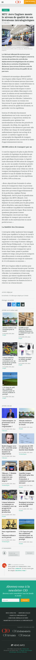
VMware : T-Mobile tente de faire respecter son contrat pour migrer (9, 477)
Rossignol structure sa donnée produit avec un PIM (25, 359)
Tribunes (4, 431)
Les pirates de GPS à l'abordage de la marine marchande (26, 448)
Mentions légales (24, 613)
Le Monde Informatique (25, 650)
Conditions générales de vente (18, 618)
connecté (18, 568)
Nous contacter (11, 613)
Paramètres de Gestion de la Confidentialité (18, 620)
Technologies (22, 454)
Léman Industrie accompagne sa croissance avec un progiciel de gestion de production (9, 361)
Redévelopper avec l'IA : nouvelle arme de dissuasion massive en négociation (9, 450)
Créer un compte (30, 2)
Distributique (12, 652)
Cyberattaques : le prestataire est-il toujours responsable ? (9, 423)
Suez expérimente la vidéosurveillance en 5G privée (9, 534)
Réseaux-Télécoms (22, 652)
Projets (6, 10)
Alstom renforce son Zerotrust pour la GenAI (9, 329)
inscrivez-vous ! (20, 570)
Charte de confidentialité (18, 615)
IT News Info (25, 649)
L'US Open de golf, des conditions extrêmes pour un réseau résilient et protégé (8, 391)
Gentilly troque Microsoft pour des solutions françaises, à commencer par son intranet (26, 331)
